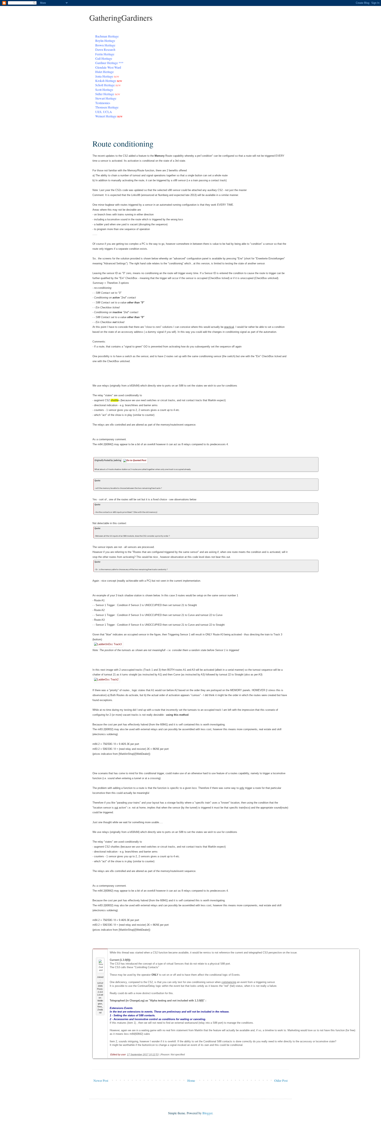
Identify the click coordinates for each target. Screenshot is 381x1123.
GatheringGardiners (121, 17)
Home (191, 1080)
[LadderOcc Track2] (106, 679)
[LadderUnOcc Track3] (107, 644)
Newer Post (100, 1080)
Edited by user (118, 1054)
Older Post (281, 1080)
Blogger (207, 1113)
